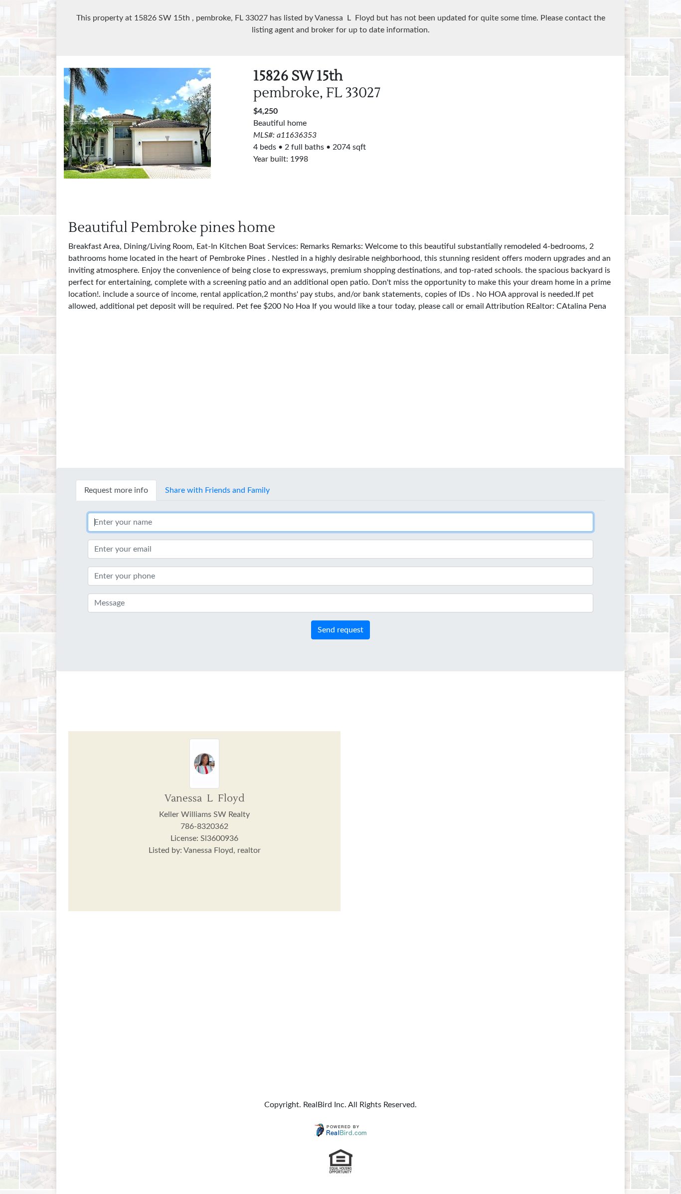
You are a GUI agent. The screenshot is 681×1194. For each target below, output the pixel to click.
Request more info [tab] (116, 490)
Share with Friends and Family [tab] (217, 490)
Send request (340, 630)
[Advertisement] (530, 137)
